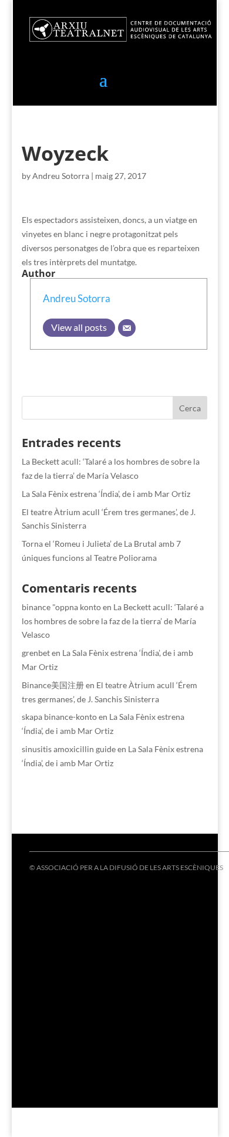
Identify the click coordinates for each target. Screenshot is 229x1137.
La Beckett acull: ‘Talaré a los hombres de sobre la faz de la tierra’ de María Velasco (113, 621)
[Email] (127, 328)
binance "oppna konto (61, 607)
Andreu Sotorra (60, 176)
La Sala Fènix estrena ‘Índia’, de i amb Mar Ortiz (106, 494)
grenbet (36, 653)
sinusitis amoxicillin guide (69, 749)
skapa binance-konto (59, 717)
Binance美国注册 (53, 685)
